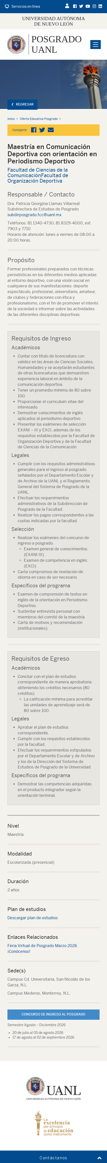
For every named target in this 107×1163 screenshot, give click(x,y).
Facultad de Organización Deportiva (37, 178)
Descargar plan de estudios (32, 917)
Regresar (25, 104)
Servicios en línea (25, 6)
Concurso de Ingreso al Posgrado (53, 1014)
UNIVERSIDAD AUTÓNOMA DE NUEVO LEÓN (53, 21)
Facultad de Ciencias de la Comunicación (37, 172)
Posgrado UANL (56, 44)
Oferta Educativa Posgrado (39, 119)
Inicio (11, 119)
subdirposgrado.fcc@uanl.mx (34, 214)
